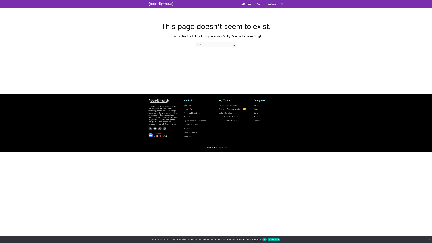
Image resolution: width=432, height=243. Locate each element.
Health (256, 109)
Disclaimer (187, 128)
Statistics (257, 121)
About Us (187, 105)
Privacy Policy (188, 109)
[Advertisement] (216, 69)
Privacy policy (274, 239)
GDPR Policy (188, 117)
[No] (429, 239)
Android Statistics (225, 113)
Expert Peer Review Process (194, 121)
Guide (256, 105)
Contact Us (187, 136)
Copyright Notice (190, 132)
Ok (265, 239)
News (256, 113)
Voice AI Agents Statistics (228, 105)
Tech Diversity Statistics (228, 121)
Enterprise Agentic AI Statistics (232, 109)
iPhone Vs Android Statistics (229, 117)
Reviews (257, 117)
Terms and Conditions (191, 113)
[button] (282, 4)
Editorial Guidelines (190, 125)
